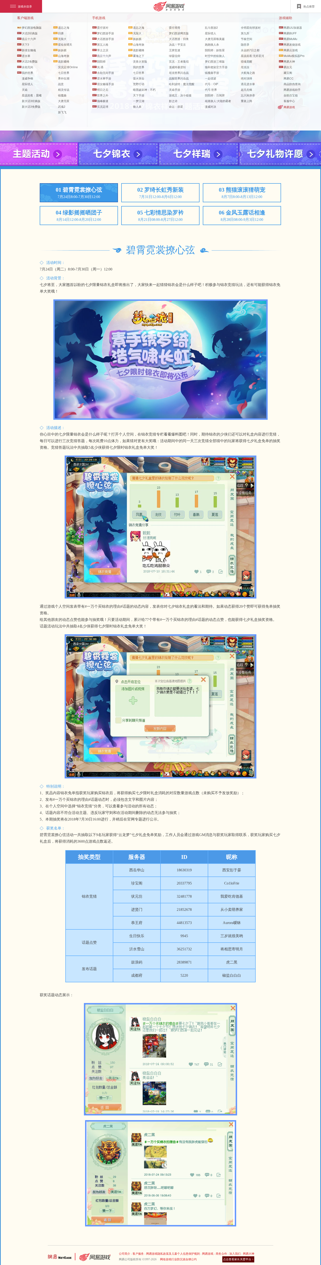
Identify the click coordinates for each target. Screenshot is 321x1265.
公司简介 (124, 1253)
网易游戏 (289, 107)
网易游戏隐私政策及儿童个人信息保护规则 (173, 1253)
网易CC (289, 78)
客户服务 (138, 1253)
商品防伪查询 (292, 84)
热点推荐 (309, 6)
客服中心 (289, 101)
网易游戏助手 (292, 89)
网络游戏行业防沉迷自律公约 (178, 1259)
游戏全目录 (25, 6)
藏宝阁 (288, 73)
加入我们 (235, 1253)
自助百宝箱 (291, 95)
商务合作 (221, 1253)
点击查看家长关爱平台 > (238, 1259)
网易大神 (248, 1253)
